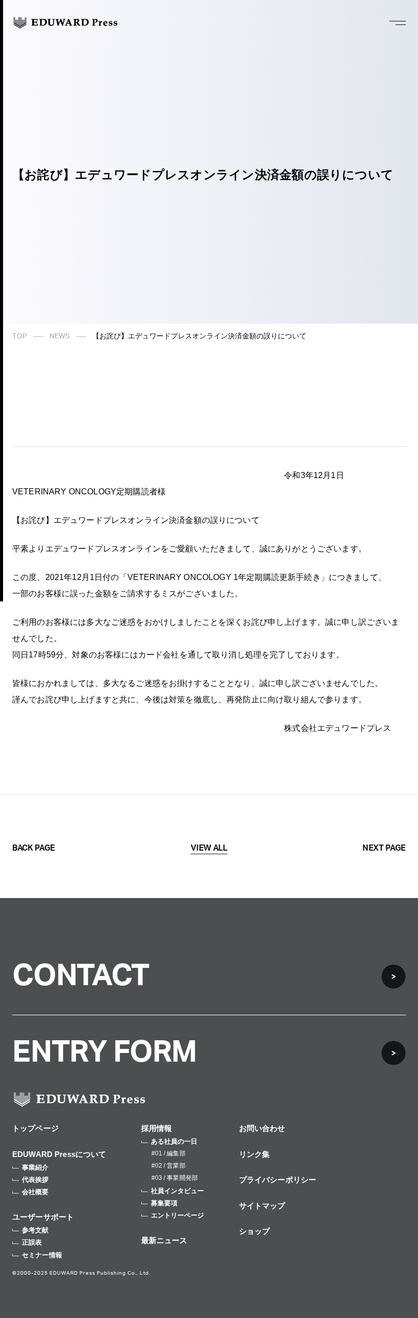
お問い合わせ (262, 1128)
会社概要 (35, 1192)
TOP (19, 336)
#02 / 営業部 (168, 1165)
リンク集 (254, 1154)
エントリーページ (177, 1215)
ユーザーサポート (43, 1216)
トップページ (35, 1128)
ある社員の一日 (174, 1141)
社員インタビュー (177, 1191)
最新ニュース (164, 1240)
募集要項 (164, 1203)
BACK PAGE (33, 848)
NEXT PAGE (384, 848)
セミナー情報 (42, 1255)
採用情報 (156, 1128)
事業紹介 (35, 1167)
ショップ (254, 1231)
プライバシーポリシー (278, 1179)
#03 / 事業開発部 (174, 1177)
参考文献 (35, 1230)
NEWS (59, 336)
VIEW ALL (209, 848)
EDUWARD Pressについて (59, 1154)
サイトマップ (262, 1205)
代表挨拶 (35, 1179)
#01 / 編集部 (168, 1153)
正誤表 (32, 1242)
